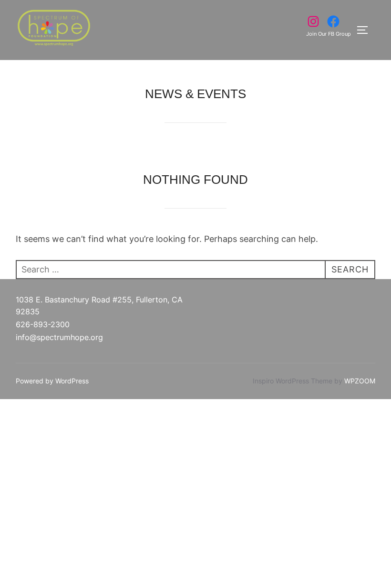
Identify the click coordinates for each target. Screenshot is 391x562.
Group (343, 33)
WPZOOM (359, 381)
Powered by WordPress (52, 381)
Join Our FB (321, 33)
